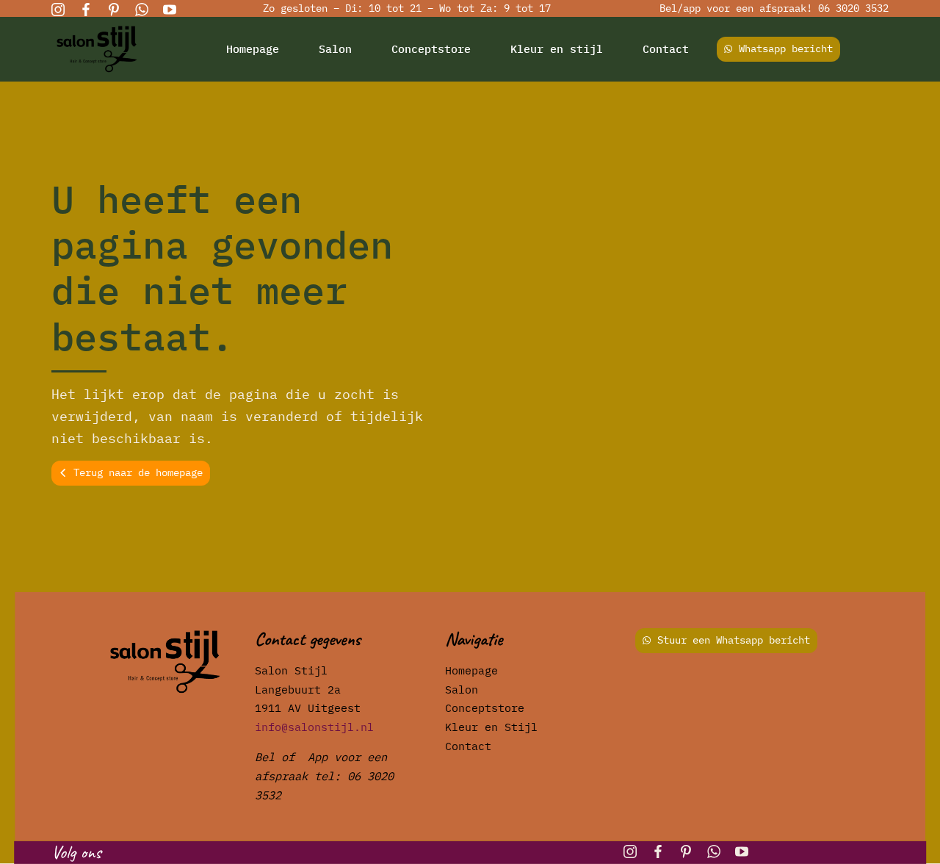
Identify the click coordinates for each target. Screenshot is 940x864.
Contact (666, 48)
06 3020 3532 (853, 8)
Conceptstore (431, 48)
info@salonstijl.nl (314, 726)
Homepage (252, 48)
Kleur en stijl (556, 48)
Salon (335, 48)
